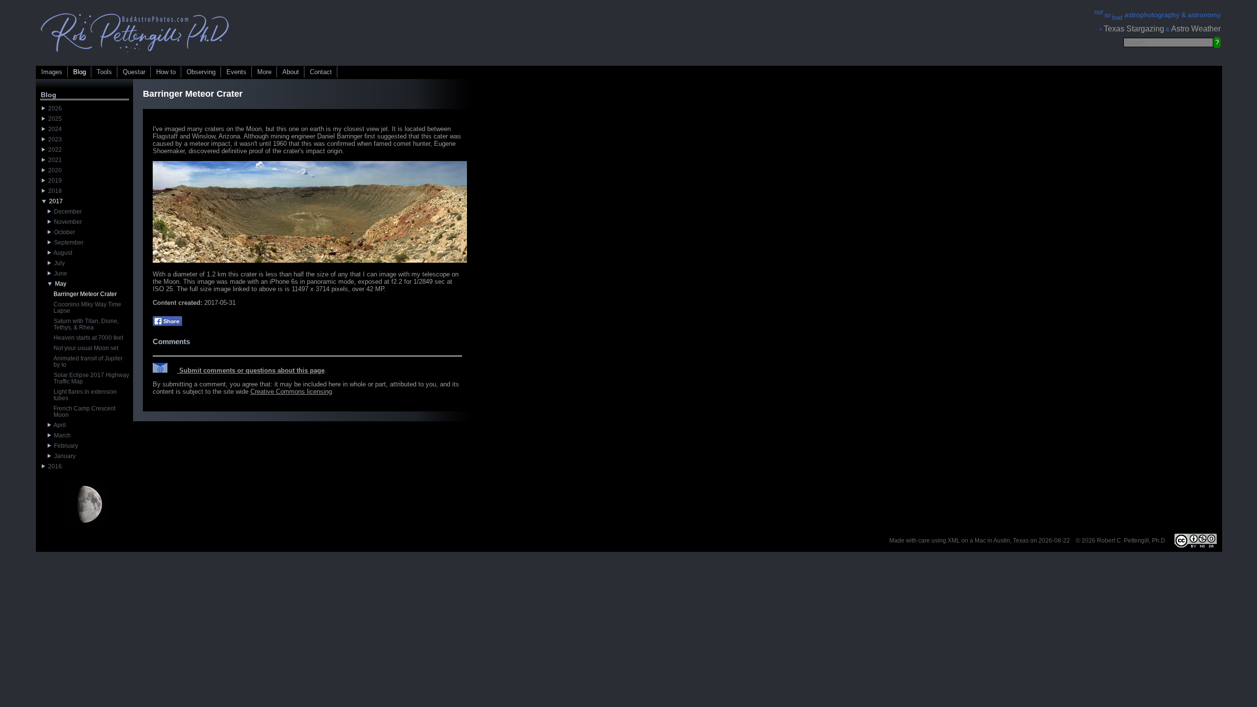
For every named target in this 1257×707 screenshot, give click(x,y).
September (67, 242)
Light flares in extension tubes (85, 395)
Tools (104, 72)
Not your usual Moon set (86, 348)
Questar (134, 72)
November (66, 221)
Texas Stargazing (1134, 29)
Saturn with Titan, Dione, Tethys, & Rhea (86, 324)
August (61, 252)
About (290, 72)
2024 (53, 129)
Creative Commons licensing (291, 391)
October (63, 232)
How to (166, 72)
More (264, 72)
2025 (53, 118)
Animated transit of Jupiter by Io (88, 361)
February (64, 445)
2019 (53, 180)
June (59, 273)
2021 (53, 160)
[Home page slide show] (135, 55)
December (66, 211)
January (63, 456)
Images (51, 72)
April (58, 425)
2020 (53, 170)
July (58, 263)
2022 (53, 149)
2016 (53, 466)
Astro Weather (1196, 29)
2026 (53, 108)
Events (236, 72)
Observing (201, 72)
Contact (321, 72)
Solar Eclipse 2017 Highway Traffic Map (91, 378)
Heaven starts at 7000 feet (88, 337)
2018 (53, 191)
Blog (79, 72)
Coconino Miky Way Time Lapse (87, 307)
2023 (53, 139)
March (61, 435)
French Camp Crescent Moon (84, 411)
